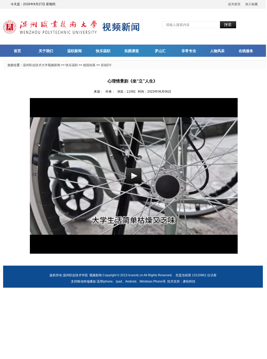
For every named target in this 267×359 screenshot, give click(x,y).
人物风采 (217, 51)
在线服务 (246, 51)
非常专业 (189, 51)
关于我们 (46, 51)
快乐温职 (103, 51)
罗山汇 (160, 51)
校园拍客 (89, 65)
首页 (17, 51)
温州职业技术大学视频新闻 (41, 65)
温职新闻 (74, 51)
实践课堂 (131, 51)
